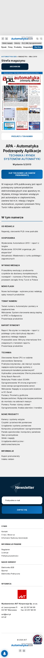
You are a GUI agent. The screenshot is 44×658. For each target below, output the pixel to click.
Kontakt (4, 531)
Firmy (10, 47)
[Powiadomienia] (4, 653)
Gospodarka (28, 47)
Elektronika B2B (7, 567)
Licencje (4, 552)
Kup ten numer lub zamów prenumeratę (22, 174)
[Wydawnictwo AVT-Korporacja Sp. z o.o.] (22, 594)
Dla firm (37, 47)
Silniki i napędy (7, 43)
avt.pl (3, 617)
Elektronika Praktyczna (10, 574)
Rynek (3, 47)
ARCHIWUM (15, 66)
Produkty (18, 47)
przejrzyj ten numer (22, 136)
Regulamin (5, 549)
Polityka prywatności (9, 556)
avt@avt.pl (6, 614)
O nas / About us (8, 535)
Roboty (17, 43)
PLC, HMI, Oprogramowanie (31, 43)
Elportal (4, 570)
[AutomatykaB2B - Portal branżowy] (22, 645)
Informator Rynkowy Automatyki (14, 538)
